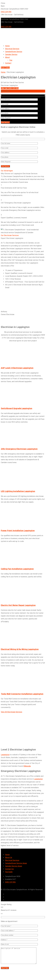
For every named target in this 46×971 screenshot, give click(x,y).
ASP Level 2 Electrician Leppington (17, 368)
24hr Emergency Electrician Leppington (19, 449)
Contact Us (9, 869)
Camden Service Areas (13, 866)
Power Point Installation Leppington (18, 530)
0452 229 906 (6, 12)
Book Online (5, 68)
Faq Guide (9, 872)
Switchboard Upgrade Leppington (16, 408)
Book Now (5, 968)
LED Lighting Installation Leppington (18, 491)
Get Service (5, 122)
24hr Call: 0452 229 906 (10, 88)
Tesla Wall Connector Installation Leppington (22, 694)
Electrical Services (12, 860)
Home (3, 72)
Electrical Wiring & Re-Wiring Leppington (20, 649)
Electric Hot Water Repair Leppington (18, 605)
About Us (8, 857)
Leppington (5, 755)
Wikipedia (27, 766)
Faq (10, 60)
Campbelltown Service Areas (16, 863)
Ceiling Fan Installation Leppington (17, 569)
